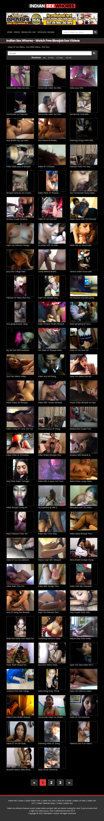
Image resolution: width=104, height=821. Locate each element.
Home (9, 32)
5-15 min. (59, 57)
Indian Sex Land (48, 800)
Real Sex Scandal (64, 800)
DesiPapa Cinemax (46, 32)
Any (44, 57)
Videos (17, 32)
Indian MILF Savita (15, 800)
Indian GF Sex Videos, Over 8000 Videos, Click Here (28, 47)
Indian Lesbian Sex (65, 803)
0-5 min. (51, 57)
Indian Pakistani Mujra (46, 803)
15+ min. (69, 57)
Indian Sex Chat (28, 32)
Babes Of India (79, 800)
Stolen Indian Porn (32, 800)
